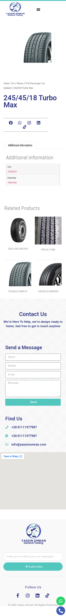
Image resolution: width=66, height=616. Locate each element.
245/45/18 (12, 171)
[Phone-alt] (60, 610)
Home (6, 83)
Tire (13, 83)
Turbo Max (12, 182)
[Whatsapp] (60, 601)
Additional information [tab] (20, 145)
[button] (38, 9)
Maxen (20, 83)
